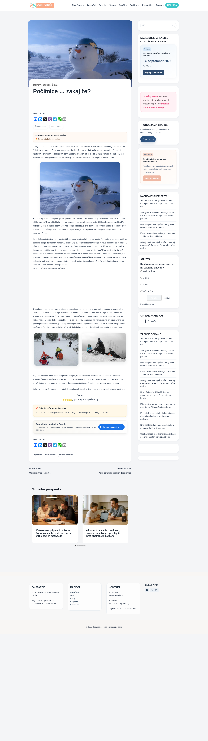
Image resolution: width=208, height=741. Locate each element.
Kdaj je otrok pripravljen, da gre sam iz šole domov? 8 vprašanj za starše (157, 405)
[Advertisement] (80, 104)
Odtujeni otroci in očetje (40, 471)
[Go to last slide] (36, 519)
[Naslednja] (124, 519)
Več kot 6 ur (148, 291)
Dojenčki (91, 5)
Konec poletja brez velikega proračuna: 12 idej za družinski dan (157, 234)
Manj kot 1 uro (149, 271)
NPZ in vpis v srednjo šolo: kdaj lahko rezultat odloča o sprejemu (157, 226)
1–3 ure (146, 278)
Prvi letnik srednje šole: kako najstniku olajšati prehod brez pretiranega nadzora (157, 416)
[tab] (75, 545)
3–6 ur (145, 284)
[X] (152, 590)
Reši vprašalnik (152, 178)
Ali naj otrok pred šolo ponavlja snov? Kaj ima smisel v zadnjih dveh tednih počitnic (157, 215)
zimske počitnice (66, 455)
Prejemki (74, 602)
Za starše (152, 321)
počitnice (38, 455)
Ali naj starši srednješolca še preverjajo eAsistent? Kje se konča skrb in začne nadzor (158, 245)
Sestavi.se (74, 605)
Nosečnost (74, 592)
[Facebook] (147, 590)
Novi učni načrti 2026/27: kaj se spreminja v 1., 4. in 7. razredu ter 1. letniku (156, 395)
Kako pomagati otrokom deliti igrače (115, 471)
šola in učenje (50, 455)
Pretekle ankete (147, 304)
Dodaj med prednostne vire (111, 427)
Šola (54, 85)
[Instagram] (156, 590)
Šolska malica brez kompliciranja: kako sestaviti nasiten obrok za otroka (158, 435)
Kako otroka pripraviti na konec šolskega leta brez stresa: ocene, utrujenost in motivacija (54, 533)
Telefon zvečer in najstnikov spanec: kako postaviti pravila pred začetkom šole (156, 203)
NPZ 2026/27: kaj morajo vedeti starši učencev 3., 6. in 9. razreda (157, 426)
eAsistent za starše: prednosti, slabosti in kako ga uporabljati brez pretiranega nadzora (103, 533)
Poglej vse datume (153, 72)
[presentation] (55, 510)
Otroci (46, 85)
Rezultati (166, 298)
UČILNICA (172, 5)
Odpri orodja (148, 139)
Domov (37, 85)
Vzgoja (113, 5)
